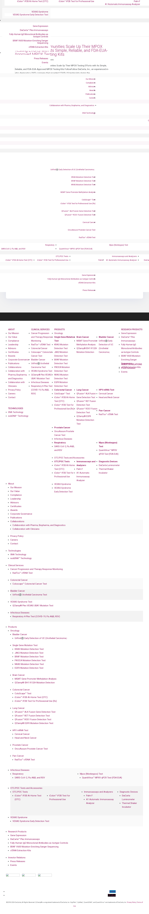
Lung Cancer (83, 390)
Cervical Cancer (89, 222)
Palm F (101, 260)
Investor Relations (16, 857)
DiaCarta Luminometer (109, 465)
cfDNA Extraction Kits (38, 47)
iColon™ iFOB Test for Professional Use (52, 260)
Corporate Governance (18, 359)
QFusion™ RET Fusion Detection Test (86, 403)
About (11, 329)
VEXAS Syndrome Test (41, 371)
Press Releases (41, 58)
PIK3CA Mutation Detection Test (62, 369)
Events (45, 62)
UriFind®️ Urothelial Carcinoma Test (40, 365)
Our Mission (90, 79)
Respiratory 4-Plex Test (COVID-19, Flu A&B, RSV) (42, 390)
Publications (90, 94)
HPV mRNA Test (106, 390)
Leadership (13, 344)
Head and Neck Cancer (109, 397)
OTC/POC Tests (62, 256)
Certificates (13, 352)
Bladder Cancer (38, 359)
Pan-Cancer (104, 410)
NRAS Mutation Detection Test (83, 185)
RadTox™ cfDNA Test (87, 237)
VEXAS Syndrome (40, 12)
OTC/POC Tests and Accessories (69, 458)
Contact (11, 397)
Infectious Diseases (40, 382)
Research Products (131, 329)
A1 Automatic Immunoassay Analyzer (122, 4)
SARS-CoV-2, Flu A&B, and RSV (13, 249)
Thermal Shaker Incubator (106, 471)
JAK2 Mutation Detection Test (61, 354)
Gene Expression (40, 26)
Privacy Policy (14, 390)
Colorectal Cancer (39, 348)
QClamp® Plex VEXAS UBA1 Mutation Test (41, 377)
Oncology (58, 333)
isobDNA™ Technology (18, 416)
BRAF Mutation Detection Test (83, 181)
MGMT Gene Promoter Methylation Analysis (78, 192)
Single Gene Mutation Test (64, 339)
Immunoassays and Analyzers (124, 256)
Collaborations (14, 367)
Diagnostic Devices (108, 461)
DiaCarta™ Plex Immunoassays (34, 30)
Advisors (91, 87)
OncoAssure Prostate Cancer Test (81, 230)
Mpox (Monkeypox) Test (118, 245)
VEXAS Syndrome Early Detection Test (30, 14)
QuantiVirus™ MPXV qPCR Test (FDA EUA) (75, 249)
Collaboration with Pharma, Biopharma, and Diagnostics (71, 105)
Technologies (15, 408)
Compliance (90, 83)
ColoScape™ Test (88, 200)
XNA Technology (88, 113)
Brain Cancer (83, 337)
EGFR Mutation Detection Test (61, 384)
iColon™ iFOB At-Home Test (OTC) (19, 260)
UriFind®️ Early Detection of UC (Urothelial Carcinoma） (72, 170)
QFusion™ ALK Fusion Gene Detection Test (78, 211)
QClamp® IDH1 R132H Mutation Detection (87, 350)
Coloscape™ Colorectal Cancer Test (41, 354)
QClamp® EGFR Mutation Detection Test (85, 420)
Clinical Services (40, 329)
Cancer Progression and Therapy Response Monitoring (41, 337)
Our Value (12, 337)
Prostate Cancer (62, 427)
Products (59, 329)
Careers (92, 98)
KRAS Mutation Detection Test (83, 177)
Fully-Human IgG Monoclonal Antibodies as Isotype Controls (28, 35)
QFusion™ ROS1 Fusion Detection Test (80, 215)
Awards (92, 90)
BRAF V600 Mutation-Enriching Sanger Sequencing (30, 41)
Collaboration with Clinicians (16, 384)
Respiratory (49, 245)
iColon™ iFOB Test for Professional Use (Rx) (78, 204)
